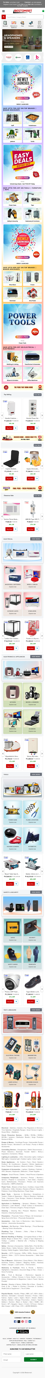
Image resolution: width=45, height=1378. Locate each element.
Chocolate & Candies (35, 1286)
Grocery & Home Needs (26, 1277)
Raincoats (33, 1250)
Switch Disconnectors (35, 1150)
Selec (40, 1294)
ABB (27, 1294)
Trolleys (5, 1241)
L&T (31, 1294)
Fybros (4, 1298)
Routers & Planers (29, 1189)
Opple (22, 1298)
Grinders (19, 1189)
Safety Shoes (6, 1248)
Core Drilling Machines (16, 1191)
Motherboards (11, 1182)
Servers (4, 1180)
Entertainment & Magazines (16, 1279)
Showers (19, 1231)
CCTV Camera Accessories (24, 1255)
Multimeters (18, 1260)
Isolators (11, 1137)
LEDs (21, 1157)
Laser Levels (19, 1265)
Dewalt (34, 1298)
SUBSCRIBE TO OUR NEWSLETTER (22, 1349)
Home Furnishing (7, 1272)
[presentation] (4, 38)
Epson (21, 1304)
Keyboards (16, 1171)
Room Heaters (37, 1162)
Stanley (4, 1300)
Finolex (35, 1296)
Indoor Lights (36, 1159)
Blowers (33, 1203)
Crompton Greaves (24, 1296)
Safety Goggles (13, 1250)
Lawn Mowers (15, 1205)
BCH (35, 1294)
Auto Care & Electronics (21, 1221)
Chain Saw (5, 1208)
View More (37, 394)
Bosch (28, 1298)
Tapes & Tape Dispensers (33, 1239)
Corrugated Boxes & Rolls (33, 1237)
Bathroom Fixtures (8, 1233)
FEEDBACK (29, 1338)
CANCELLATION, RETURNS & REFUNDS (27, 1345)
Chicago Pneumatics (22, 1300)
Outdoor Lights (26, 1159)
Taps (12, 1231)
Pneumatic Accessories (26, 1218)
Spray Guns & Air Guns (9, 1218)
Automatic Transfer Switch (25, 1152)
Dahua (40, 1304)
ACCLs (40, 1152)
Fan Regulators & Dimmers (33, 1128)
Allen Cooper (6, 1306)
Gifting (14, 1277)
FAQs (25, 1340)
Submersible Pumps (35, 1142)
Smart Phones (13, 1174)
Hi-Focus (33, 1304)
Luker (16, 1298)
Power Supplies (34, 1171)
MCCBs (4, 1137)
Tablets (22, 1174)
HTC (22, 1306)
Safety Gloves (29, 1248)
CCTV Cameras (15, 1253)
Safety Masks (24, 1250)
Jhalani (33, 1300)
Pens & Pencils (28, 1268)
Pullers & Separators (15, 1196)
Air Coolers (21, 1162)
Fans (28, 1162)
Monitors (39, 1178)
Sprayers (25, 1203)
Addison (4, 1302)
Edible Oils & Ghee (28, 1284)
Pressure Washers (29, 1211)
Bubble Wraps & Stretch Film (12, 1239)
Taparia (39, 1300)
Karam (4, 1304)
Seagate (14, 1304)
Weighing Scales (29, 1262)
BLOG (4, 1338)
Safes (11, 1255)
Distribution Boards (23, 1137)
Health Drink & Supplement (11, 1288)
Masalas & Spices (14, 1284)
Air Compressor (37, 1216)
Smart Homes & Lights (35, 1130)
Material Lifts (23, 1241)
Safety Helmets (17, 1248)
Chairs (40, 1270)
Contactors (13, 1154)
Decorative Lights (30, 1157)
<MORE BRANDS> (31, 1306)
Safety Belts (29, 1246)
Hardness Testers (8, 1262)
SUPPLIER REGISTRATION (16, 1340)
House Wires (6, 1132)
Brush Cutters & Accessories (32, 1205)
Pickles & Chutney (19, 1286)
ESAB (36, 1302)
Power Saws (29, 1191)
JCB (13, 1306)
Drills (13, 1189)
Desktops (32, 1169)
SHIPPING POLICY (11, 1345)
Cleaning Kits (16, 1211)
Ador (31, 1302)
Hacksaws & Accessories (10, 1200)
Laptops (24, 1169)
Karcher (11, 1302)
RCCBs (33, 1135)
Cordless (31, 1187)
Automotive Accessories (17, 1223)
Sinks (26, 1231)
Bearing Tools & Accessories (12, 1228)
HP (9, 1304)
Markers (39, 1268)
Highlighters (5, 1270)
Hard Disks (32, 1180)
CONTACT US (31, 1340)
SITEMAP (9, 1338)
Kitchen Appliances (35, 1164)
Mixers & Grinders (27, 1166)
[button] (15, 428)
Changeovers (21, 1150)
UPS (3, 1171)
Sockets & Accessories (34, 1198)
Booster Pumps (7, 1144)
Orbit (40, 1296)
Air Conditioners (14, 1164)
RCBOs (40, 1135)
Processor (21, 1182)
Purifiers (4, 1164)
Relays (21, 1154)
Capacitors (5, 1154)
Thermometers (30, 1265)
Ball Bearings (14, 1226)
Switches (13, 1128)
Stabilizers (15, 1132)
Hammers (10, 1198)
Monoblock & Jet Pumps (22, 1144)
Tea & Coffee (25, 1288)
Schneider (12, 1296)
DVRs (24, 1253)
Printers (32, 1178)
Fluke (17, 1306)
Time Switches (6, 1130)
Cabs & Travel (32, 1279)
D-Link (26, 1304)
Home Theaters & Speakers (11, 1166)
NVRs (29, 1253)
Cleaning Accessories (16, 1213)
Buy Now (9, 428)
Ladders (13, 1241)
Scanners (24, 1178)
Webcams (24, 1171)
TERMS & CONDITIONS (27, 1343)
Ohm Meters (38, 1260)
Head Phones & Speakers (34, 1174)
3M (41, 1302)
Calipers (18, 1262)
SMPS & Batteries (17, 1184)
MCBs (27, 1135)
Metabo (10, 1300)
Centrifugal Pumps (21, 1142)
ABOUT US (16, 1338)
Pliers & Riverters (30, 1196)
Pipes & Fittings (36, 1231)
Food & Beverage (15, 1275)
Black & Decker (21, 1302)
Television (38, 1166)
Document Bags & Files (28, 1270)
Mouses (8, 1171)
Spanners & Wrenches (22, 1194)
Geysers (25, 1164)
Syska (10, 1298)
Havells (16, 1294)
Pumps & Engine (29, 1208)
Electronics (29, 1275)
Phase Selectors (8, 1152)
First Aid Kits (38, 1246)
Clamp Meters (28, 1260)
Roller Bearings (26, 1226)
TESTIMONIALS (37, 1338)
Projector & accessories (17, 1180)
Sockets (19, 1128)
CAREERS (22, 1338)
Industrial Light (15, 1159)
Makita (40, 1298)
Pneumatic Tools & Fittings (21, 1216)
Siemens (4, 1296)
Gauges (11, 1265)
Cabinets (39, 1169)
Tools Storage (20, 1198)
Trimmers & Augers (16, 1208)
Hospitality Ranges (19, 1130)
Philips (22, 1294)
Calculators (14, 1270)
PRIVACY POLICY (15, 1343)
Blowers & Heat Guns (19, 1187)
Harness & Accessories (15, 1246)
